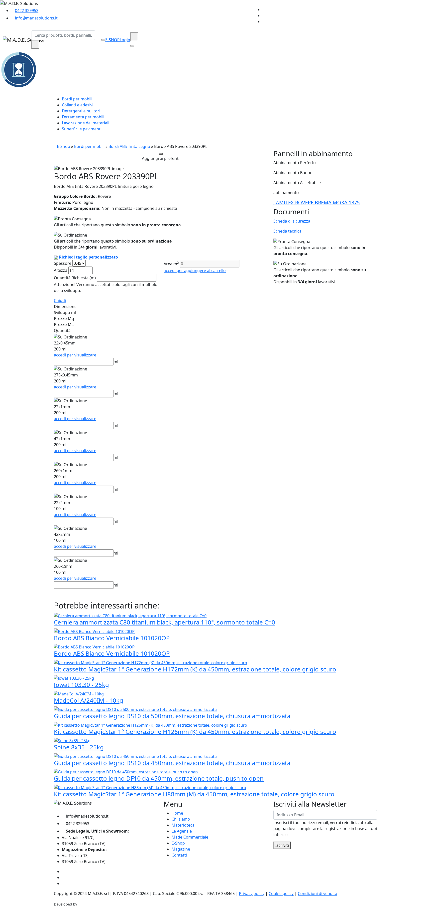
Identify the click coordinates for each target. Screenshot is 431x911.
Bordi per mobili (77, 99)
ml (115, 361)
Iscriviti (282, 845)
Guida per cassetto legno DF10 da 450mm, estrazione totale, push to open (159, 778)
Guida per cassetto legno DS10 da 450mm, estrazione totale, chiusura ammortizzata (172, 763)
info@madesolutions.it (36, 18)
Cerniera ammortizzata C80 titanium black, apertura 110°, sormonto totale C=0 (164, 622)
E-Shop (63, 146)
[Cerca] (35, 44)
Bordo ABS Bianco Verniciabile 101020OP (112, 638)
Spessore (62, 263)
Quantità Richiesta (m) (75, 278)
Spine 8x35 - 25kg (79, 747)
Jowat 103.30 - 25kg (81, 684)
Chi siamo (181, 819)
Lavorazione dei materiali (85, 123)
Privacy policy (251, 893)
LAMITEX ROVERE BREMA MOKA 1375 (316, 202)
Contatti (179, 855)
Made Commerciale (190, 837)
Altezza (60, 270)
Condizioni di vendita (317, 893)
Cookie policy (281, 893)
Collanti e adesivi (77, 105)
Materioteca (183, 825)
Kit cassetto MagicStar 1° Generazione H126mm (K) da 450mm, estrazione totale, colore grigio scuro (195, 731)
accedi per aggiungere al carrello (195, 270)
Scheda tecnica (287, 231)
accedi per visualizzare (75, 355)
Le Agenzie (182, 831)
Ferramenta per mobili (83, 117)
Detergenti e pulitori (81, 111)
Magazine (181, 849)
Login (125, 39)
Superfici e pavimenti (82, 129)
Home (177, 813)
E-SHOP (112, 39)
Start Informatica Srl (95, 904)
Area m (171, 264)
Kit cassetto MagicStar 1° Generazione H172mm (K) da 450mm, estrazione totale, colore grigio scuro (195, 669)
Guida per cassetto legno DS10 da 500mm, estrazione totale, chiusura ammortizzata (172, 716)
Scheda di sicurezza (291, 221)
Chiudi (60, 300)
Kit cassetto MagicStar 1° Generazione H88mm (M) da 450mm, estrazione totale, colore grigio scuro (194, 794)
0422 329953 (26, 10)
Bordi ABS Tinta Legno (129, 146)
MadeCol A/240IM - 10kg (88, 700)
